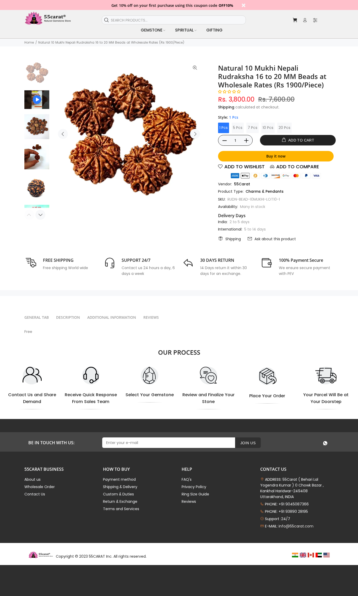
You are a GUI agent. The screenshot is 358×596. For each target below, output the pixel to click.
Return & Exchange (120, 501)
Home (29, 42)
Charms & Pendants (265, 191)
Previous (63, 134)
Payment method (119, 479)
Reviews (189, 501)
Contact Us (34, 494)
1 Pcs (223, 127)
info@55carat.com (296, 526)
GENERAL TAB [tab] (36, 317)
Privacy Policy (194, 486)
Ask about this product (275, 239)
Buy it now (275, 156)
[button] (229, 91)
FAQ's (187, 479)
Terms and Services (121, 508)
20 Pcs (284, 127)
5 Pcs (237, 127)
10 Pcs (268, 127)
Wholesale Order (39, 486)
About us (32, 479)
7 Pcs (252, 127)
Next (195, 134)
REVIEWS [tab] (151, 317)
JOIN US (248, 443)
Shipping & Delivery (120, 486)
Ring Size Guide (195, 494)
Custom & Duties (118, 494)
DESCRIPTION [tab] (68, 317)
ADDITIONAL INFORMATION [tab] (111, 317)
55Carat (242, 184)
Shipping (226, 107)
